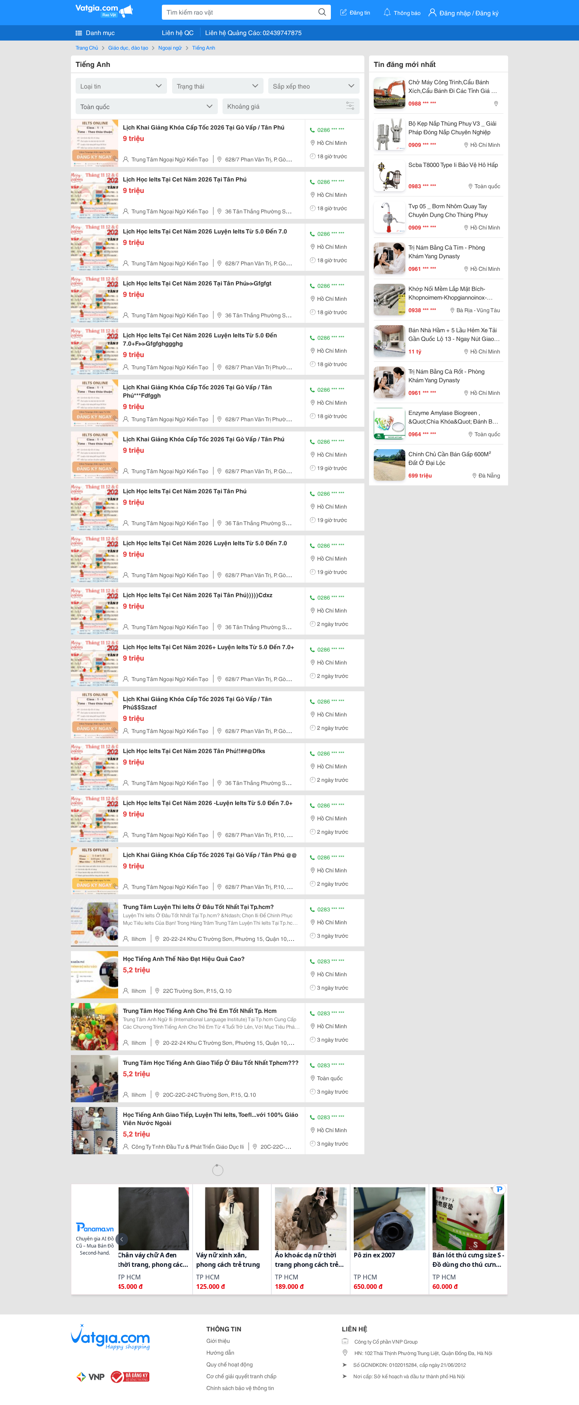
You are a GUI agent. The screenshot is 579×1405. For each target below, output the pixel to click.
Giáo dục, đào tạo (128, 47)
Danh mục (99, 32)
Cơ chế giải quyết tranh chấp (241, 1376)
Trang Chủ (87, 47)
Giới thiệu (218, 1340)
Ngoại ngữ (170, 47)
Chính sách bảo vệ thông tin (240, 1388)
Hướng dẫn (220, 1352)
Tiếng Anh (203, 47)
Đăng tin (360, 12)
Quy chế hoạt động (229, 1364)
